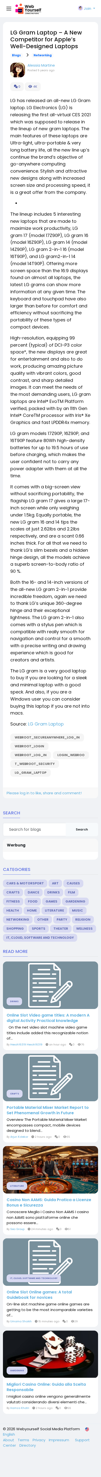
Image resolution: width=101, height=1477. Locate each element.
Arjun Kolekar (19, 1137)
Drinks (53, 892)
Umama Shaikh (21, 1321)
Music (77, 910)
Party (62, 919)
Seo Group (17, 1229)
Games (51, 901)
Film (71, 892)
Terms (24, 1439)
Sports (38, 928)
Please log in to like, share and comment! (44, 793)
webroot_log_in (31, 755)
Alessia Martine (41, 65)
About (9, 1439)
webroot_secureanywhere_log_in (47, 737)
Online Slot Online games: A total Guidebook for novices (39, 1294)
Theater (60, 928)
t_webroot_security (35, 764)
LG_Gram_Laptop (30, 772)
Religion (82, 919)
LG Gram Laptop (46, 724)
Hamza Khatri (19, 1408)
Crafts (13, 892)
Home (32, 910)
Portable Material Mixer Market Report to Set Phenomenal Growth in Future (48, 1110)
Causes (73, 883)
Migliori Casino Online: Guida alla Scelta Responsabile (46, 1387)
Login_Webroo (71, 755)
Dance (33, 892)
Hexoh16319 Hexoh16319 (26, 1044)
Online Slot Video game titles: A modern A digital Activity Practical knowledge (48, 1018)
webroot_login (29, 746)
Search (82, 829)
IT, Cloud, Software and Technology (40, 937)
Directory (27, 1445)
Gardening (75, 901)
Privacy (39, 1439)
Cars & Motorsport (25, 883)
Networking (43, 55)
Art (55, 883)
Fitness (13, 901)
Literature (54, 910)
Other (43, 919)
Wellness (84, 928)
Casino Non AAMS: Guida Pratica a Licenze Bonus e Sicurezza (49, 1202)
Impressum (59, 1439)
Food (33, 901)
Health (12, 910)
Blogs (16, 55)
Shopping (15, 928)
